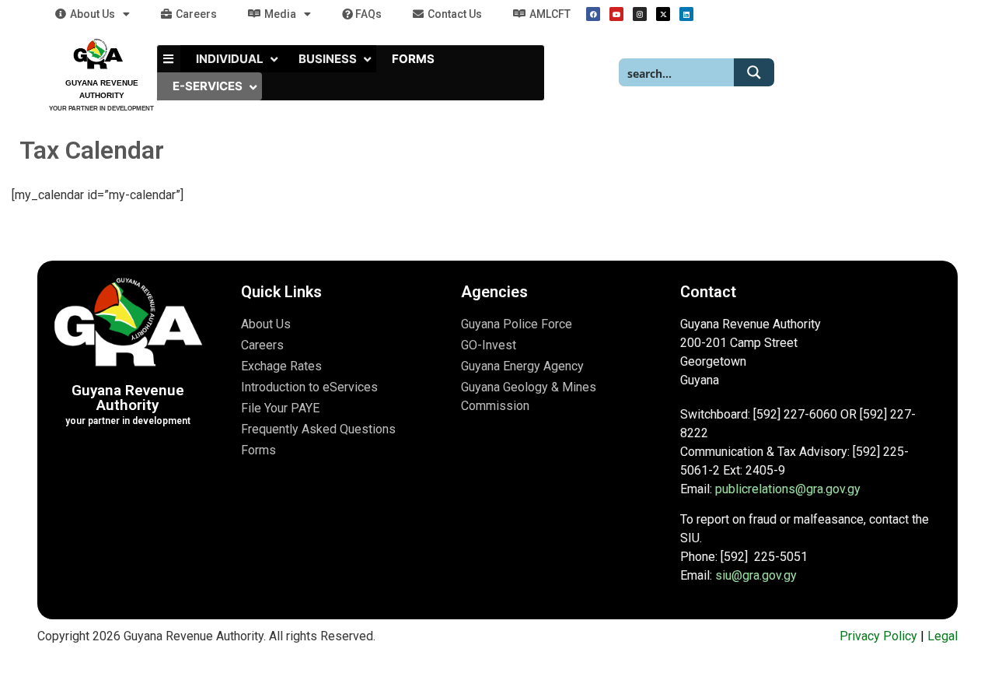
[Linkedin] (686, 14)
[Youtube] (616, 14)
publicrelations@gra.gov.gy (788, 489)
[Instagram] (640, 14)
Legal (942, 636)
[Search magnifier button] (754, 72)
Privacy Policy (878, 636)
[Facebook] (593, 14)
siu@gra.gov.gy (756, 575)
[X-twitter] (663, 14)
